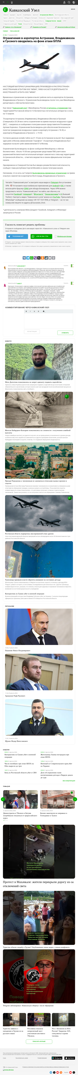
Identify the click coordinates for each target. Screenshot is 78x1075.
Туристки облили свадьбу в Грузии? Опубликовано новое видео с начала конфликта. (36, 947)
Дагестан (12, 18)
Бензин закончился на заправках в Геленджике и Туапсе (53, 814)
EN (7, 2)
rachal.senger (20, 266)
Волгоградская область (62, 15)
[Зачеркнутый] (38, 311)
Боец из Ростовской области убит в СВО (21, 772)
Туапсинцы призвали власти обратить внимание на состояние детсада (32, 579)
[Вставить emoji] (44, 311)
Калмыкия (42, 18)
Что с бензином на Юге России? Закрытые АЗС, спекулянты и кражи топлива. (61, 1032)
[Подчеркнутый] (34, 311)
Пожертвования (42, 1058)
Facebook (18, 194)
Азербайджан (27, 15)
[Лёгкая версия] (12, 2)
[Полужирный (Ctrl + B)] (26, 311)
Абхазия (5, 15)
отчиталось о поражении (57, 108)
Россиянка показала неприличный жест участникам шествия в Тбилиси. (36, 1032)
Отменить (65, 333)
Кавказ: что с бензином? (13, 27)
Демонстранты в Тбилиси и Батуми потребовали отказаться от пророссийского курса (20, 815)
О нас (4, 1058)
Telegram (54, 182)
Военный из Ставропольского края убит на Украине (56, 764)
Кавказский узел (20, 108)
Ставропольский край (9, 24)
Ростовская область (38, 21)
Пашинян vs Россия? (39, 27)
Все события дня (69, 781)
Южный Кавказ (38, 24)
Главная (5, 31)
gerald (19, 283)
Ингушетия (19, 18)
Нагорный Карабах (8, 21)
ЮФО (46, 24)
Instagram (27, 194)
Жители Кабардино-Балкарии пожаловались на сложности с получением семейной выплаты (37, 431)
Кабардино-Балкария (30, 18)
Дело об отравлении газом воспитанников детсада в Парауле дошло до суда (57, 775)
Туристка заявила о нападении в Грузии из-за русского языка (13, 1031)
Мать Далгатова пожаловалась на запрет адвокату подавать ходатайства (33, 382)
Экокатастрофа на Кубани (66, 27)
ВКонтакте (38, 194)
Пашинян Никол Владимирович (17, 650)
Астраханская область (46, 15)
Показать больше (39, 1041)
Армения (35, 15)
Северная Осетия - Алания (53, 21)
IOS (62, 186)
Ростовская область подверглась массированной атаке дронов (29, 533)
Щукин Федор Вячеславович (16, 741)
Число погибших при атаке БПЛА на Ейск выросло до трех (19, 764)
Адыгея (19, 15)
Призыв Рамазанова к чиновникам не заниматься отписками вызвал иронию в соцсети (36, 482)
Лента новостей (14, 31)
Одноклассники (51, 194)
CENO (26, 188)
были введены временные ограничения (49, 173)
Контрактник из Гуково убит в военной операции (24, 593)
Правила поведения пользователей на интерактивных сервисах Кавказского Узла (45, 1067)
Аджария (12, 15)
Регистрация (32, 331)
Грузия (5, 18)
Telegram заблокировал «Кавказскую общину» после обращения (28, 1005)
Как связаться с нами (22, 1058)
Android (56, 186)
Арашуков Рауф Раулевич (15, 696)
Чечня (20, 24)
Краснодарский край (67, 18)
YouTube (56, 197)
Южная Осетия (27, 24)
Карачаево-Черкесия (53, 18)
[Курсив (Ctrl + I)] (30, 311)
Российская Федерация (23, 21)
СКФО (64, 21)
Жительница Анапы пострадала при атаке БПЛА (55, 755)
